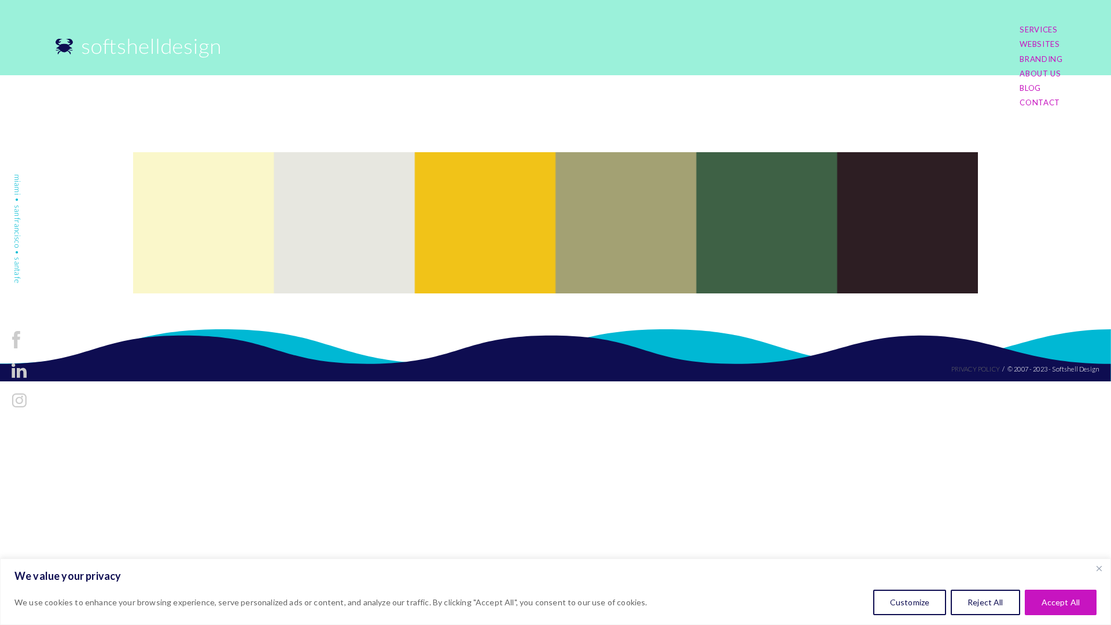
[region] (555, 591)
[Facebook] (16, 350)
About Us (1040, 73)
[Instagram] (19, 409)
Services (1038, 29)
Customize (909, 602)
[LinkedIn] (19, 379)
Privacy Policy (975, 369)
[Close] (1099, 568)
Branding (1041, 59)
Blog (1030, 88)
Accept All (1061, 602)
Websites (1040, 44)
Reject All (985, 602)
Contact (1040, 102)
